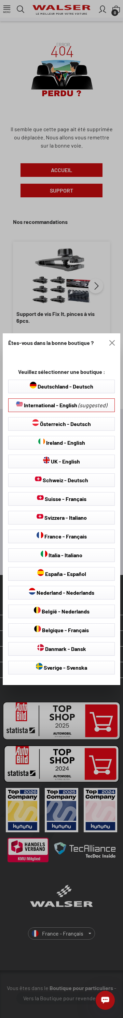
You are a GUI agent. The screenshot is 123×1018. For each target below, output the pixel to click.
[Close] (112, 342)
